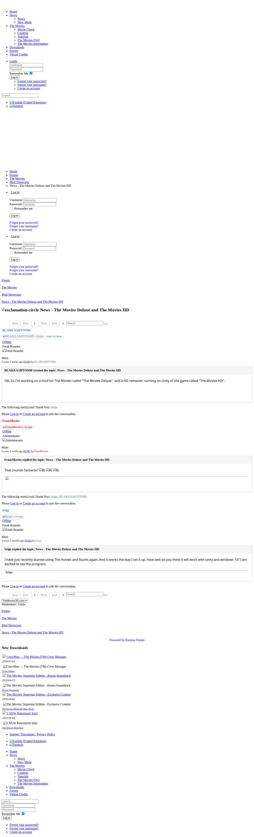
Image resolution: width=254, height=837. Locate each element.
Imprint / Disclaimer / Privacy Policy (32, 734)
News (13, 15)
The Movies (17, 26)
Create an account (28, 88)
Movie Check (26, 29)
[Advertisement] (127, 139)
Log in (14, 77)
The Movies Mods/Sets (12, 728)
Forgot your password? (31, 81)
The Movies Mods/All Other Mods (18, 709)
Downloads (17, 47)
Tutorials (22, 36)
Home (13, 11)
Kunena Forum (134, 640)
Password (16, 204)
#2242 (28, 540)
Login (13, 61)
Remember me (23, 208)
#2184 (26, 361)
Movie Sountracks (10, 690)
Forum (14, 51)
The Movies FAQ (28, 40)
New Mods (24, 22)
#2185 (26, 451)
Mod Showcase (19, 182)
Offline (6, 342)
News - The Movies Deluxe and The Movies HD (32, 301)
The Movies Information (32, 43)
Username (16, 200)
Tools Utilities (8, 671)
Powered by (117, 640)
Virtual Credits (19, 54)
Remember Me (19, 73)
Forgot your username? (31, 84)
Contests (22, 33)
